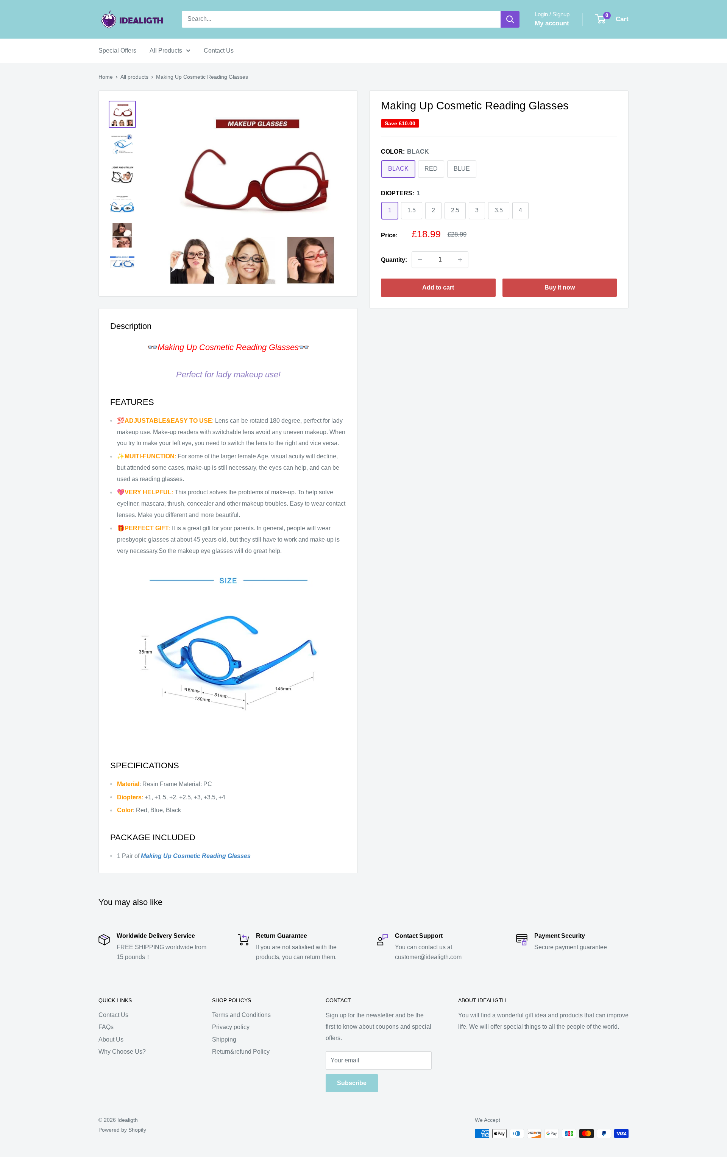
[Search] (510, 19)
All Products (166, 50)
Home (105, 77)
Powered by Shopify (122, 1130)
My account (552, 23)
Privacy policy (231, 1027)
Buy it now (559, 287)
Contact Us (219, 50)
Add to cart (438, 287)
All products (134, 77)
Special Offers (117, 50)
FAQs (106, 1027)
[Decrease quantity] (420, 260)
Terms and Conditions (241, 1015)
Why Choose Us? (122, 1051)
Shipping (224, 1039)
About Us (110, 1039)
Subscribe (352, 1083)
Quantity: (394, 259)
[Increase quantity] (460, 260)
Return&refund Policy (241, 1051)
